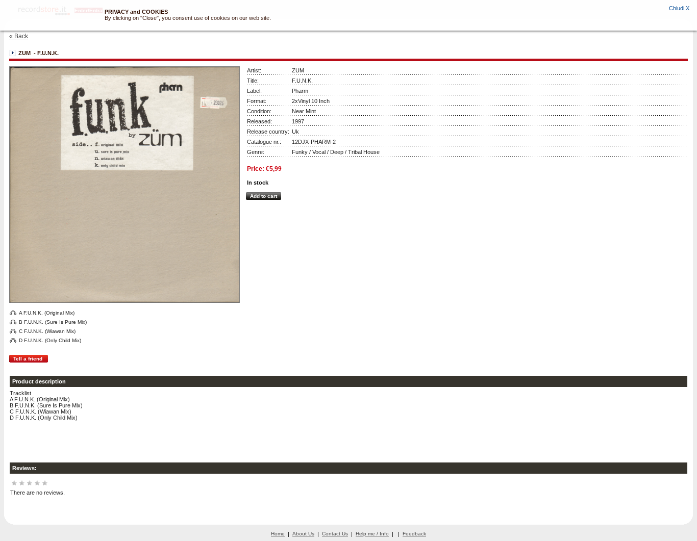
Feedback (414, 533)
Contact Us (335, 533)
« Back (18, 36)
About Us (303, 533)
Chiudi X (679, 8)
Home (278, 533)
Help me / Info (372, 533)
